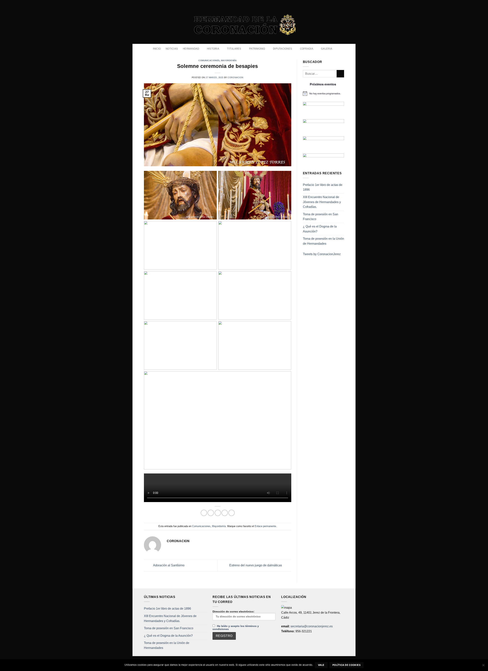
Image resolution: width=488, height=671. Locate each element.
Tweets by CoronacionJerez (322, 254)
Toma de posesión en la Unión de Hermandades (323, 241)
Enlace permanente (265, 526)
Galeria (326, 48)
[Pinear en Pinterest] (225, 513)
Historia (213, 48)
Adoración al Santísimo (168, 565)
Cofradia (306, 48)
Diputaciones (282, 48)
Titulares (234, 48)
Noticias (172, 48)
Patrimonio (257, 48)
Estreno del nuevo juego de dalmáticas (256, 565)
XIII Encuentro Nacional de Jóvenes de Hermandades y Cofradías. (322, 201)
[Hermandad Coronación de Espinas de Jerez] (244, 25)
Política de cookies (346, 665)
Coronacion (235, 77)
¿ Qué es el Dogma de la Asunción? (320, 229)
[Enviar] (340, 73)
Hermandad (191, 48)
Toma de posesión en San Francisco (320, 217)
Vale (321, 665)
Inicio (157, 48)
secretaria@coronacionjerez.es (312, 626)
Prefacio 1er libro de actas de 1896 (322, 187)
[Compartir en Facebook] (204, 513)
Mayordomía (229, 60)
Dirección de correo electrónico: (233, 611)
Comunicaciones (209, 60)
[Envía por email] (218, 513)
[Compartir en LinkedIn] (231, 513)
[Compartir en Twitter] (211, 513)
